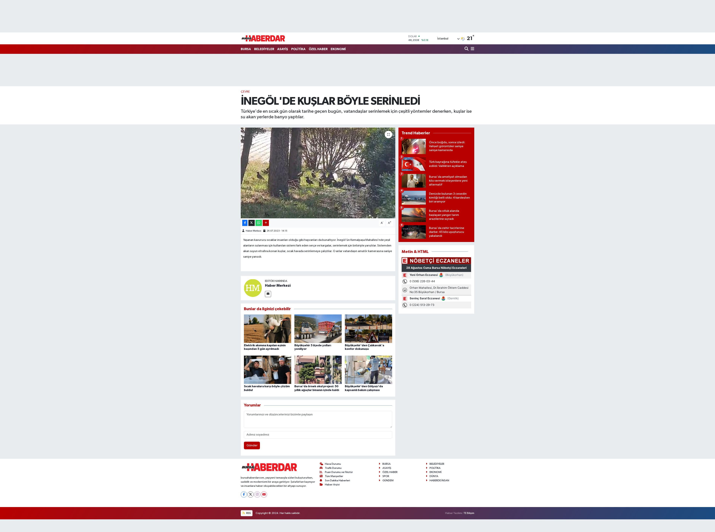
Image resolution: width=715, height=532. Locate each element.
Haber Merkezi (253, 231)
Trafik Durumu (333, 468)
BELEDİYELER (264, 49)
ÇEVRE (245, 91)
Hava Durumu (333, 464)
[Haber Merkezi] (253, 287)
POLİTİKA (298, 49)
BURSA (246, 49)
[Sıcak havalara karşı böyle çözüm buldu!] (267, 369)
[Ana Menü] (471, 49)
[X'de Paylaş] (251, 223)
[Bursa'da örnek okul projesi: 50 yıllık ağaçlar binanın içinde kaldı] (318, 369)
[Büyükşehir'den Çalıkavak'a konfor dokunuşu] (368, 328)
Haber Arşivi (332, 484)
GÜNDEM (388, 480)
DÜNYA (434, 476)
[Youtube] (264, 494)
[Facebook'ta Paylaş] (244, 223)
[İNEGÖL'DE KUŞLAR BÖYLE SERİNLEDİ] (318, 173)
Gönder (252, 445)
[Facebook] (244, 494)
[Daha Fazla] (266, 223)
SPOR (385, 476)
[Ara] (467, 49)
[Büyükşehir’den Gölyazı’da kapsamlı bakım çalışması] (368, 369)
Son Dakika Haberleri (337, 480)
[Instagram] (257, 494)
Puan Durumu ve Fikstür (339, 472)
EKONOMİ (338, 49)
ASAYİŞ (282, 49)
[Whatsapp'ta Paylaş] (258, 223)
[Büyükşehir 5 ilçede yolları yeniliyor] (318, 328)
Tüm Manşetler (334, 476)
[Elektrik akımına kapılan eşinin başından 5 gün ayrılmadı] (267, 328)
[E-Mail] (268, 294)
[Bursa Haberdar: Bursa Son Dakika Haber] (263, 38)
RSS (248, 513)
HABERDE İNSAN (439, 480)
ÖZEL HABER (318, 49)
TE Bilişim (468, 513)
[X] (250, 494)
